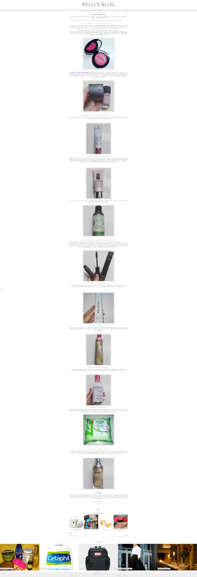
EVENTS (93, 10)
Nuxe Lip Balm (105, 529)
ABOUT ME (115, 10)
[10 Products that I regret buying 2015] (91, 521)
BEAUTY (87, 10)
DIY (109, 10)
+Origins (80, 159)
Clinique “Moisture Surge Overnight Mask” (99, 156)
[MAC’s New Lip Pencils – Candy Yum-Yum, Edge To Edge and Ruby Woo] (121, 521)
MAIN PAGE (82, 10)
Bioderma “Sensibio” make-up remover (99, 367)
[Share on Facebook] (69, 533)
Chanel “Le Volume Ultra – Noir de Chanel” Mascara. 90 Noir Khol (99, 240)
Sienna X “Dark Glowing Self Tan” (99, 325)
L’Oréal (92, 449)
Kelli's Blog (98, 5)
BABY (106, 10)
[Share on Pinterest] (71, 533)
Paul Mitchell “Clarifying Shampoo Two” (99, 283)
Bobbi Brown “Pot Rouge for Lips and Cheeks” (99, 23)
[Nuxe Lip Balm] (106, 521)
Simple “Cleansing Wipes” (99, 407)
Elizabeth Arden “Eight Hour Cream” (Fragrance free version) (99, 115)
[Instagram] (125, 10)
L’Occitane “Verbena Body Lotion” (79, 200)
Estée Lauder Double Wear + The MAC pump (78, 536)
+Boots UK (100, 158)
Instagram (98, 573)
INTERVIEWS (99, 10)
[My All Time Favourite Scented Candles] (76, 521)
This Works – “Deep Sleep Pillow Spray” (119, 536)
